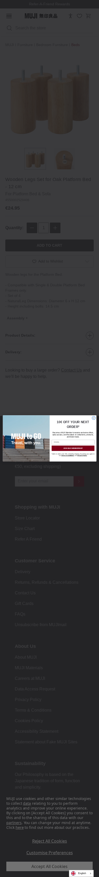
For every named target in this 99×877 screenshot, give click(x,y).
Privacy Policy (82, 455)
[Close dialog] (93, 418)
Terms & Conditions (67, 455)
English (82, 873)
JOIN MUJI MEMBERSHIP (72, 448)
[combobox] (81, 873)
